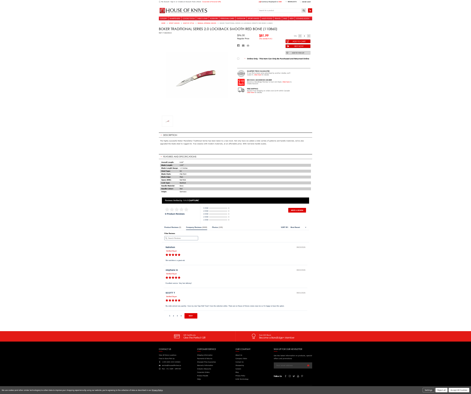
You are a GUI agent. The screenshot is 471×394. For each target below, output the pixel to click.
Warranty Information (205, 365)
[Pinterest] (302, 376)
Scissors (214, 18)
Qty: (295, 36)
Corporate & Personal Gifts (211, 1)
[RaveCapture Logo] (190, 200)
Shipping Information (205, 355)
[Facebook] (238, 45)
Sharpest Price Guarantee (206, 362)
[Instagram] (290, 376)
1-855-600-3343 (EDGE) (171, 362)
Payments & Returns (204, 358)
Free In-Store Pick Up (166, 358)
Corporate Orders (203, 372)
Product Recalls (202, 376)
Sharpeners (175, 18)
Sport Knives (253, 18)
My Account (165, 1)
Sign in (172, 1)
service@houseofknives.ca (171, 365)
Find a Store (196, 1)
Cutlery (163, 18)
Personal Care (227, 18)
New (292, 18)
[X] (294, 376)
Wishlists (292, 1)
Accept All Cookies (459, 390)
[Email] (243, 45)
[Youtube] (298, 376)
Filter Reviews (169, 233)
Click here (257, 75)
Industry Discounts (204, 369)
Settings (428, 390)
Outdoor (241, 18)
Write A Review (297, 210)
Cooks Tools (189, 18)
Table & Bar (202, 18)
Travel (278, 18)
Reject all (441, 390)
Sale (285, 18)
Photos (217, 227)
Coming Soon (302, 18)
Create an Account (184, 1)
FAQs (199, 379)
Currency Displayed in (271, 1)
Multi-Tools (267, 18)
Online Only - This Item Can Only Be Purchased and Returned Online (277, 59)
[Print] (248, 45)
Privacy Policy (157, 390)
